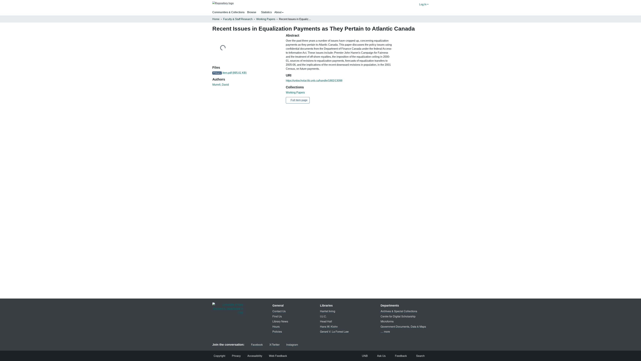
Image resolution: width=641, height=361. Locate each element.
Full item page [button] (298, 100)
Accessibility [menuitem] (254, 356)
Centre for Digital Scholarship (398, 316)
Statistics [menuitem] (266, 12)
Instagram (292, 344)
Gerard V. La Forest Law (334, 331)
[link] (247, 73)
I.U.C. (323, 316)
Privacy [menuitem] (236, 356)
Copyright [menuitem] (219, 356)
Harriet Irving (327, 311)
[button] (223, 4)
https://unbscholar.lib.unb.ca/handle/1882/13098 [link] (314, 80)
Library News (280, 321)
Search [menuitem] (420, 356)
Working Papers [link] (265, 19)
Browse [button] (251, 12)
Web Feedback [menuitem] (278, 356)
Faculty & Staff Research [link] (238, 19)
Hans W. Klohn (329, 326)
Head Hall (326, 321)
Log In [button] (423, 4)
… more (385, 331)
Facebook (257, 344)
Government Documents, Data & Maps (403, 326)
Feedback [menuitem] (401, 356)
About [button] (278, 12)
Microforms (387, 321)
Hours (276, 326)
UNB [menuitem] (365, 356)
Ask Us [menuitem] (381, 356)
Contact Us (279, 311)
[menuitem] (252, 12)
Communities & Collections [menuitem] (228, 12)
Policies (277, 331)
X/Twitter (274, 344)
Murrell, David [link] (220, 84)
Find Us (277, 316)
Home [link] (216, 19)
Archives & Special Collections (399, 311)
